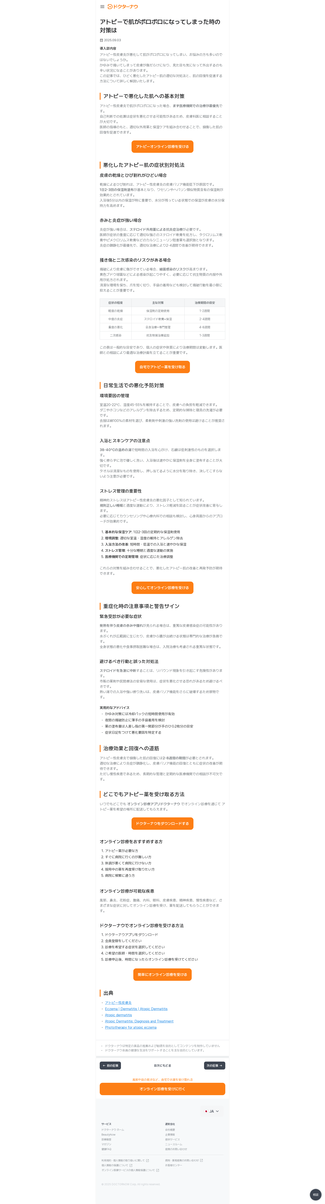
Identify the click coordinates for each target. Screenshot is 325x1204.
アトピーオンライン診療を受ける (162, 146)
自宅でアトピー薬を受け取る (162, 367)
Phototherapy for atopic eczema (131, 1027)
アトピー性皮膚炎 (118, 1003)
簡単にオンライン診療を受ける (162, 974)
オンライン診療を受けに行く (162, 1089)
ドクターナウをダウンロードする (162, 823)
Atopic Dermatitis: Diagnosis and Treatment (139, 1021)
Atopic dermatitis (118, 1015)
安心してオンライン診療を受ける (162, 588)
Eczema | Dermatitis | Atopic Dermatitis (136, 1009)
